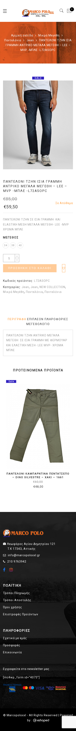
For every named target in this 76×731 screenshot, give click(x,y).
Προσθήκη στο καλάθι (29, 268)
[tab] (17, 319)
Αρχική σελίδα (22, 35)
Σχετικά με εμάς (15, 638)
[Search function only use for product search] (61, 10)
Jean (30, 40)
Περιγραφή (17, 319)
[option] (38, 125)
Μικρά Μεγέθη (49, 35)
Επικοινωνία (12, 652)
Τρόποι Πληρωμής (16, 593)
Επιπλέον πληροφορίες (47, 319)
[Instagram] (11, 570)
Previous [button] (5, 437)
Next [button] (68, 437)
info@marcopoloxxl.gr (24, 555)
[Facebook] (4, 570)
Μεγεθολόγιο (38, 324)
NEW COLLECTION (52, 287)
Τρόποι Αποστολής (17, 600)
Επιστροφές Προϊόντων (20, 614)
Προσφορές (11, 645)
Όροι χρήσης (12, 607)
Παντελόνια (12, 40)
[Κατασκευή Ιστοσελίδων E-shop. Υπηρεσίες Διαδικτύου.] (41, 720)
